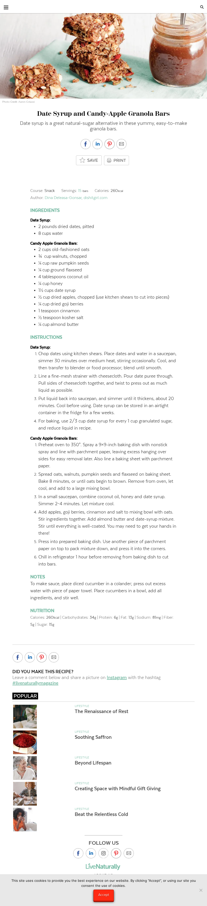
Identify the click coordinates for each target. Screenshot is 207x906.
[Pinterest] (116, 853)
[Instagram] (103, 853)
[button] (6, 6)
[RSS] (129, 853)
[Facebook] (78, 853)
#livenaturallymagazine (35, 683)
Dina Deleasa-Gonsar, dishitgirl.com (76, 197)
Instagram (117, 677)
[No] (200, 890)
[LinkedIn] (91, 853)
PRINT (117, 160)
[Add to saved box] (89, 160)
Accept (103, 895)
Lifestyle (82, 706)
